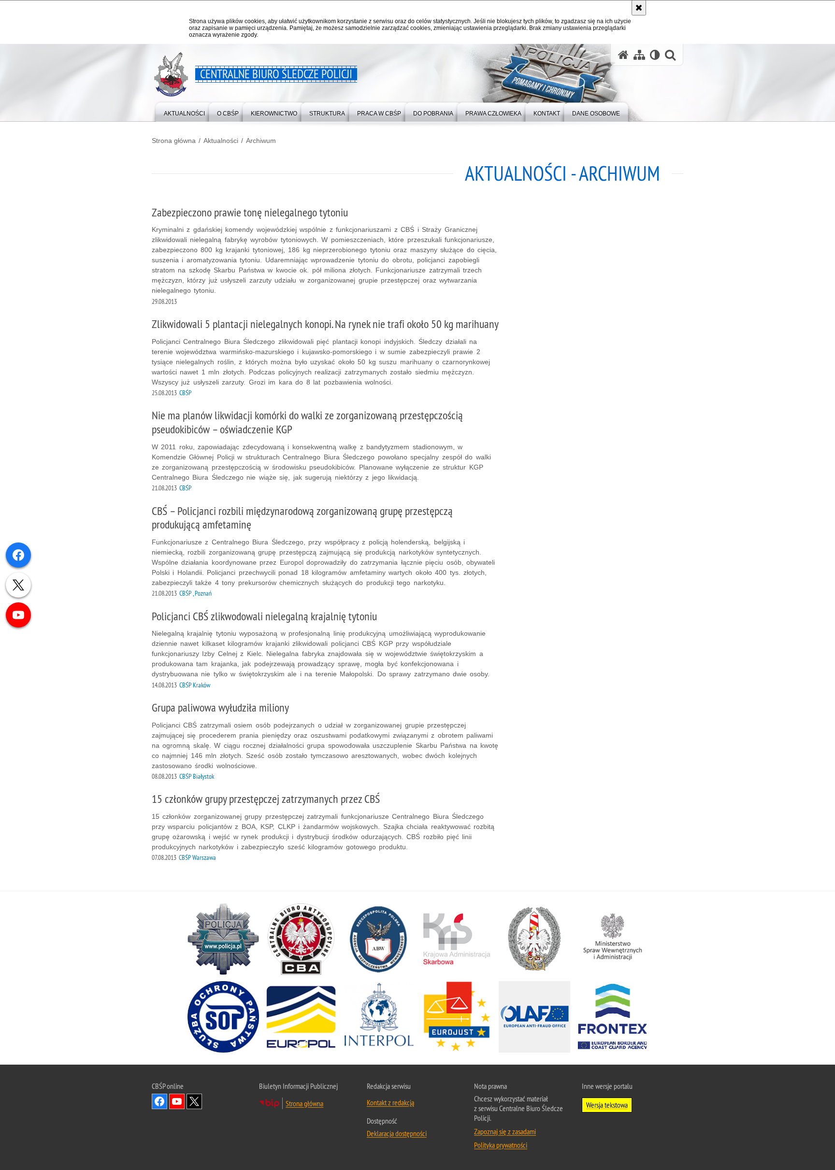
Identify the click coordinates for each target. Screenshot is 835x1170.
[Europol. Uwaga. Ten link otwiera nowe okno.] (301, 1017)
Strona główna (174, 140)
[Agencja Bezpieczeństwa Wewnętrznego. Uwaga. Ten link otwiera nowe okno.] (379, 939)
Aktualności (220, 140)
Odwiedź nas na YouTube (177, 1101)
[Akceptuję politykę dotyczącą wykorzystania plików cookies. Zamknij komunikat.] (639, 7)
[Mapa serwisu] (639, 55)
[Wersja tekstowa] (655, 55)
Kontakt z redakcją (390, 1102)
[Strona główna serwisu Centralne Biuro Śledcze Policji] (623, 55)
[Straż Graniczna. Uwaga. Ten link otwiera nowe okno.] (534, 939)
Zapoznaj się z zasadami (505, 1131)
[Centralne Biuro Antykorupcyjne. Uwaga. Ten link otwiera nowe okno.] (301, 939)
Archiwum (261, 140)
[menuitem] (184, 111)
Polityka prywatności (500, 1145)
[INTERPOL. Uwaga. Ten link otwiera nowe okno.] (379, 1017)
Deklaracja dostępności (397, 1133)
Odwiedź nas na (194, 1101)
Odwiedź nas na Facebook (159, 1101)
